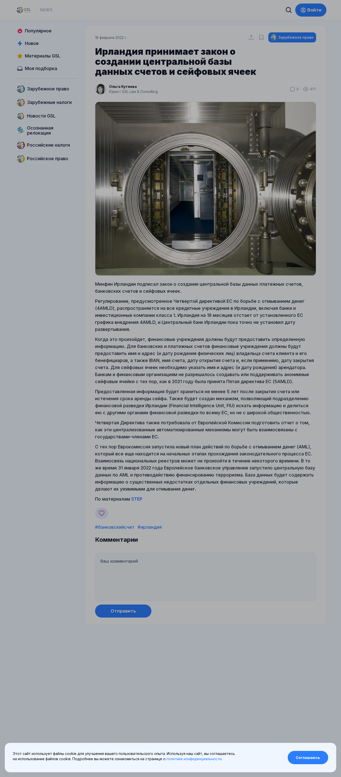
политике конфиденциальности (194, 759)
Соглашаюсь (308, 757)
